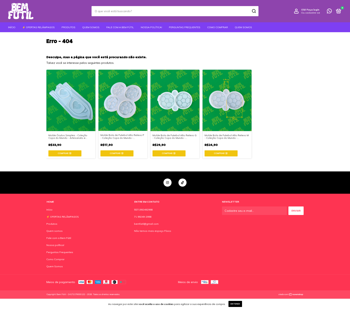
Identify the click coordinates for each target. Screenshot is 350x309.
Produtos (68, 27)
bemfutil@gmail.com (146, 223)
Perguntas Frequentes (184, 27)
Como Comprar (217, 27)
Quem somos (90, 27)
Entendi (235, 304)
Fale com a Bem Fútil (120, 27)
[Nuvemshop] (291, 295)
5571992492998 (143, 209)
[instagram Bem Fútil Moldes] (167, 183)
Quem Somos (243, 27)
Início (11, 27)
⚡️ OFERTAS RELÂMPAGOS (38, 27)
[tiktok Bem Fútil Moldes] (182, 183)
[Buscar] (253, 11)
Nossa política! (151, 27)
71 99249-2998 (142, 216)
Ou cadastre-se (310, 12)
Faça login (313, 9)
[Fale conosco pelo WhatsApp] (329, 11)
